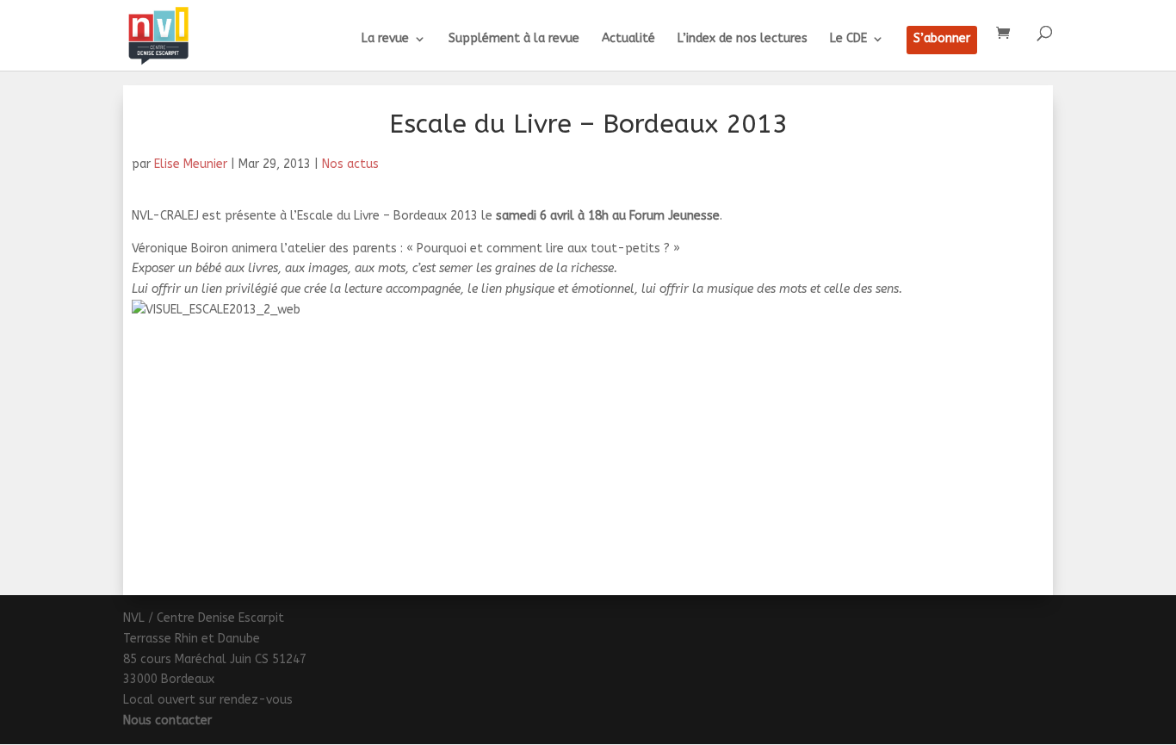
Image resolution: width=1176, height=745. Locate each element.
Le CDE (848, 39)
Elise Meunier (190, 164)
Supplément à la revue (514, 39)
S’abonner (941, 39)
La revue (385, 39)
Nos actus (350, 164)
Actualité (628, 39)
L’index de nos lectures (743, 39)
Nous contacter (167, 720)
